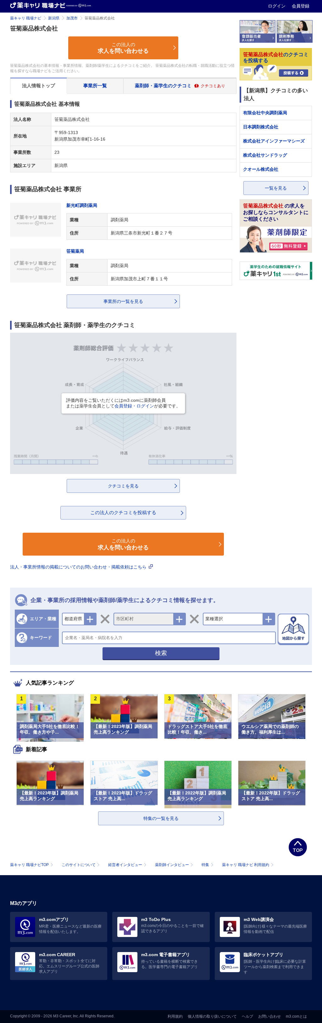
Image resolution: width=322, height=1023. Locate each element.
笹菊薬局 (75, 251)
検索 (161, 653)
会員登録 (300, 5)
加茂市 (72, 18)
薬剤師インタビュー (172, 865)
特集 (205, 865)
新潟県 (53, 18)
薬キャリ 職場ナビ (25, 18)
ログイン (277, 5)
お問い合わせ (269, 1016)
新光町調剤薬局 (81, 205)
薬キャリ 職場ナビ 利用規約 (245, 865)
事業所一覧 (95, 85)
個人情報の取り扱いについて (212, 1016)
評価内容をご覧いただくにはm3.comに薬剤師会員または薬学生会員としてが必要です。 (123, 403)
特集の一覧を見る (161, 818)
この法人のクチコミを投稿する (123, 512)
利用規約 (175, 1016)
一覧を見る (276, 188)
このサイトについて (79, 865)
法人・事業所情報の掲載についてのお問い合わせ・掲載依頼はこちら (79, 566)
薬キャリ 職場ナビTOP (29, 865)
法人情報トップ (38, 85)
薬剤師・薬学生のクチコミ (180, 85)
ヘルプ (247, 1016)
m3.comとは (296, 1016)
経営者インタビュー (125, 865)
